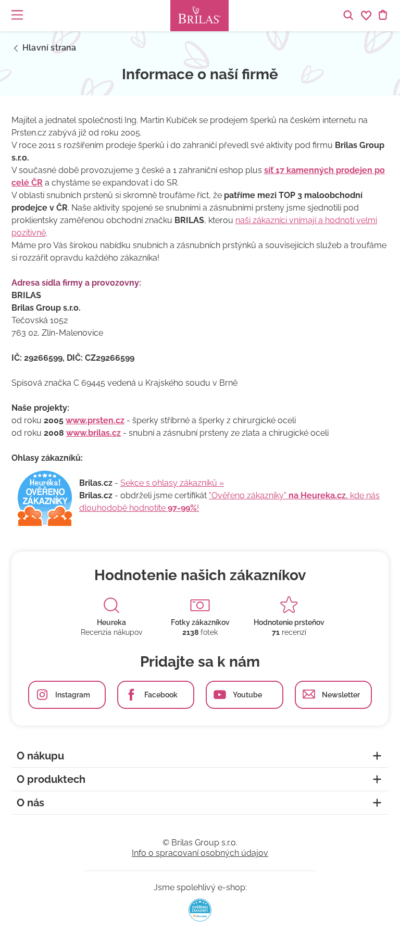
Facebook (161, 695)
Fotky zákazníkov (200, 622)
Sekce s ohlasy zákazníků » (172, 483)
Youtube (247, 695)
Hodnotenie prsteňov (289, 622)
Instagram (72, 695)
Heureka (111, 622)
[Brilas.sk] (199, 15)
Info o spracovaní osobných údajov (200, 853)
